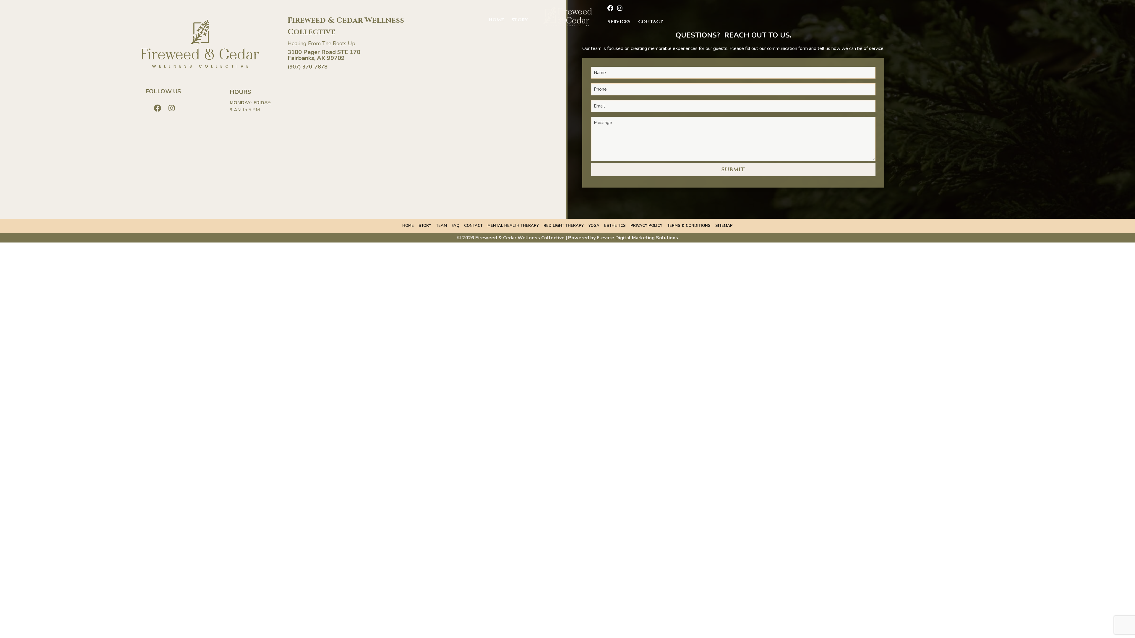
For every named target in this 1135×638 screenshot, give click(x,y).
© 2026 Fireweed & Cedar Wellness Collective (511, 238)
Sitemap (724, 225)
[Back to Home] (567, 16)
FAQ (455, 225)
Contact (650, 22)
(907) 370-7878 (307, 66)
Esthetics (615, 225)
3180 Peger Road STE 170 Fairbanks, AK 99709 (324, 55)
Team (441, 225)
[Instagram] (618, 9)
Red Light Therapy (564, 225)
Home (496, 20)
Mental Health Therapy (513, 225)
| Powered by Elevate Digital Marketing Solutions (622, 238)
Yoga (593, 225)
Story (520, 20)
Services (619, 22)
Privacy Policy (646, 225)
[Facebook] (609, 9)
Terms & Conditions (689, 225)
